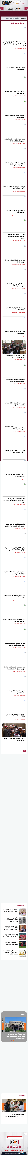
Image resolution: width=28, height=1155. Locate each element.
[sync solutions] (21, 1153)
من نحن (21, 1150)
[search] (2, 8)
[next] (19, 751)
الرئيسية (23, 18)
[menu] (26, 8)
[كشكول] (14, 1142)
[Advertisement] (14, 780)
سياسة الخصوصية (14, 1150)
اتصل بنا (6, 1150)
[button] (14, 1040)
